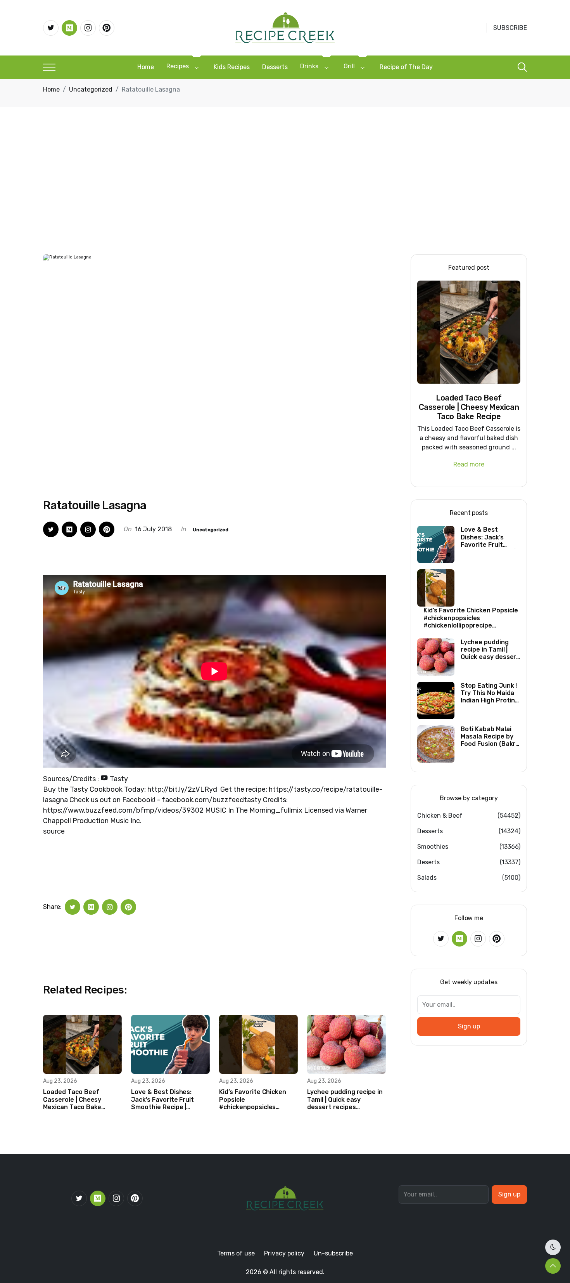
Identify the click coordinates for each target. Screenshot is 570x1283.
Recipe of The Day (406, 67)
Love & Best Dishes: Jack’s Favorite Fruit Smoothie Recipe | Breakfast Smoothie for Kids (168, 1099)
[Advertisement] (285, 196)
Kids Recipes (232, 67)
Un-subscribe (333, 1253)
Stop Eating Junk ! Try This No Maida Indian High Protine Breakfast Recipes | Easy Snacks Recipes (490, 693)
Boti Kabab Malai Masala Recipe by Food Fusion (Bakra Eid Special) (490, 736)
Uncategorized (90, 89)
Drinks (309, 66)
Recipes (177, 66)
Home (145, 67)
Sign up (469, 1026)
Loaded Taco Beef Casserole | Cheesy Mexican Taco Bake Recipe (72, 1099)
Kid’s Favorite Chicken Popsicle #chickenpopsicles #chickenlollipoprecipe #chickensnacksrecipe (253, 1099)
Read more (468, 464)
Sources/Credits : (85, 779)
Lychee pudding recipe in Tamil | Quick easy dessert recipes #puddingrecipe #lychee (345, 1099)
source (54, 831)
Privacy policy (284, 1253)
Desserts (275, 67)
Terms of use (236, 1253)
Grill (349, 66)
